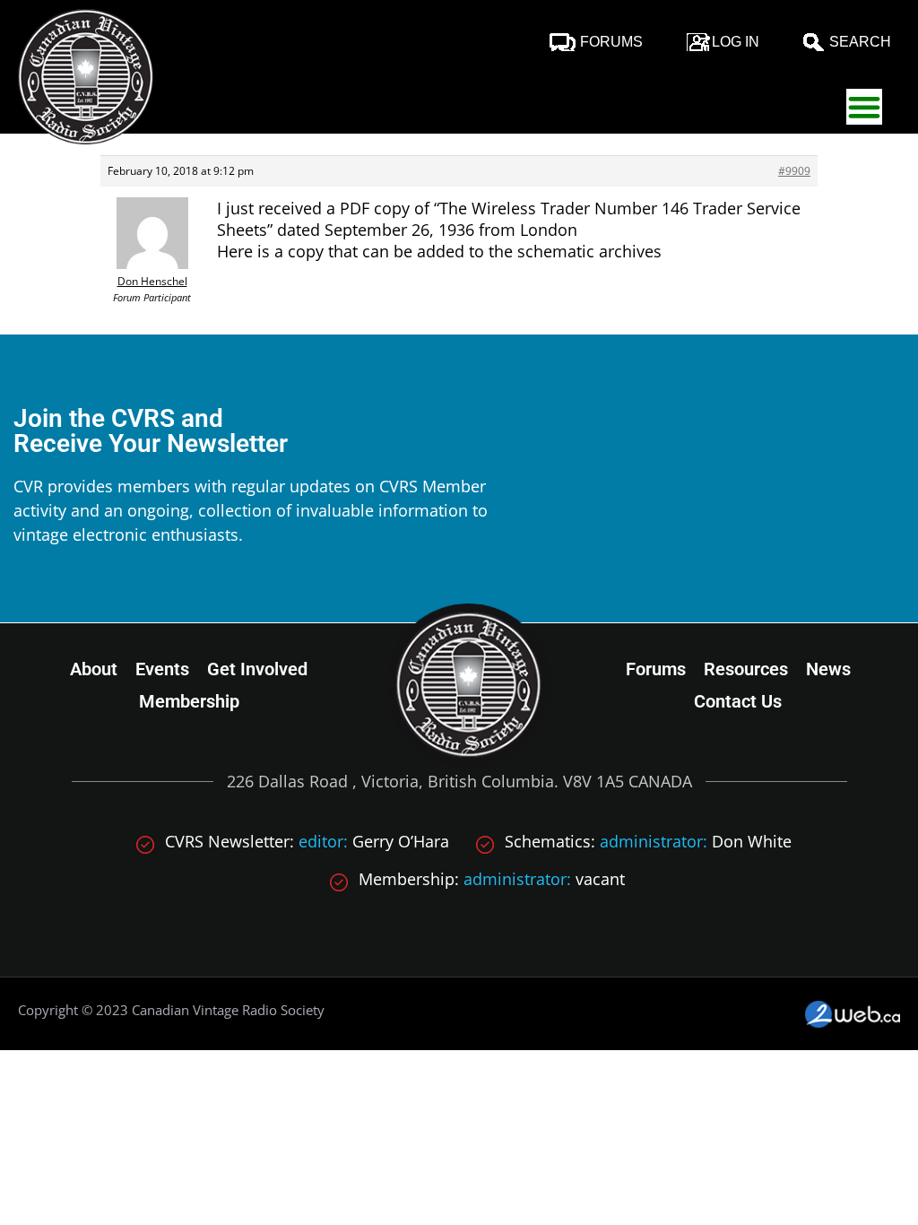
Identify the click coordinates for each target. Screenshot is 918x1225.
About (93, 669)
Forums (611, 41)
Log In (735, 41)
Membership (189, 701)
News (828, 669)
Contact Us (738, 701)
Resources (746, 669)
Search (860, 41)
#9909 (794, 170)
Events (162, 669)
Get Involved (257, 669)
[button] (864, 107)
